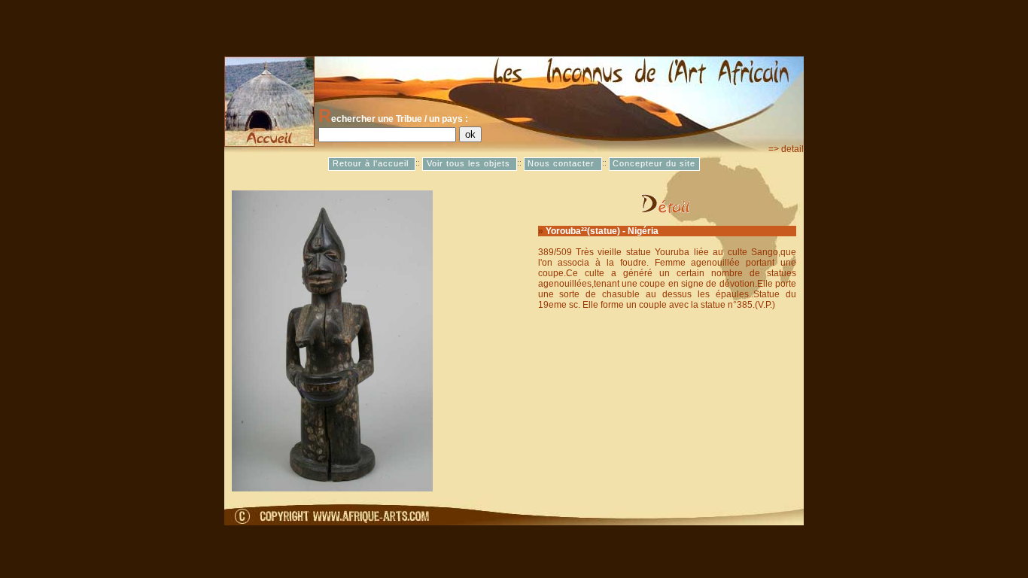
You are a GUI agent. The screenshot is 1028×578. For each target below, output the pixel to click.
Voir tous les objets (470, 164)
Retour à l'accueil (372, 164)
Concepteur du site (654, 164)
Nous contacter (563, 164)
